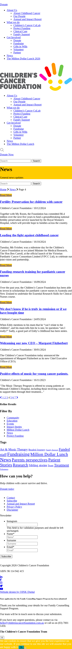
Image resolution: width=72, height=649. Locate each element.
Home (3, 189)
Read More (6, 195)
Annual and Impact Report (27, 19)
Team (50, 465)
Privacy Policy (14, 506)
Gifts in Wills (20, 46)
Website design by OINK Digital (17, 592)
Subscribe (12, 500)
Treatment (61, 465)
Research (20, 465)
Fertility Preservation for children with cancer (31, 202)
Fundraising (18, 454)
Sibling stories (38, 465)
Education (12, 420)
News (10, 55)
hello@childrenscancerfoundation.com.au (22, 622)
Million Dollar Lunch (18, 429)
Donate (4, 4)
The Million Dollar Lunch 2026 (23, 58)
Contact (11, 497)
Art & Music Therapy (14, 449)
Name (10, 533)
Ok (21, 647)
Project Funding (21, 28)
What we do (13, 22)
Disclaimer (12, 509)
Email (10, 546)
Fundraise (18, 43)
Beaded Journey (36, 449)
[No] (25, 647)
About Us (12, 10)
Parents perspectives (30, 459)
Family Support (21, 34)
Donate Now (7, 154)
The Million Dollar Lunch (20, 144)
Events (10, 423)
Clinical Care (20, 31)
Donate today (7, 489)
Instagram (12, 521)
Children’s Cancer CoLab (27, 25)
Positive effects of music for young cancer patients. (34, 373)
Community (13, 417)
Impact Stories (14, 426)
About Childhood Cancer (26, 13)
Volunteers (4, 469)
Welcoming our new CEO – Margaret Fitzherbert (34, 343)
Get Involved (14, 37)
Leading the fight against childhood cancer (29, 235)
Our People (19, 16)
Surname (11, 540)
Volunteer (18, 49)
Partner (17, 52)
